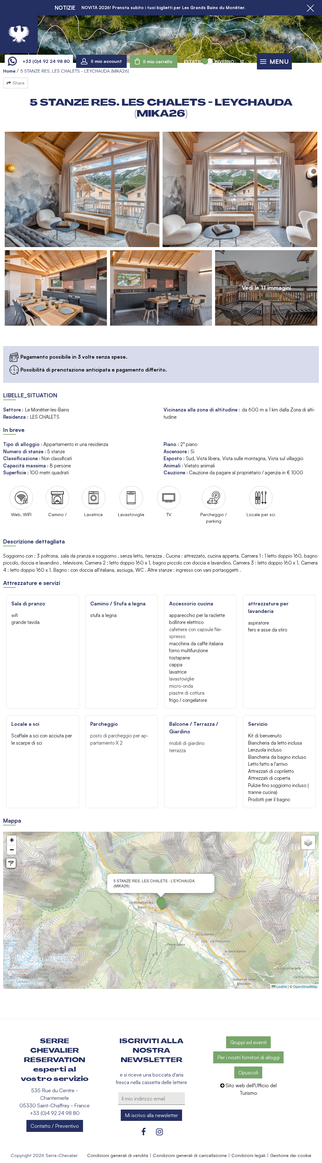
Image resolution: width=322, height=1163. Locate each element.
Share (19, 82)
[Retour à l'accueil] (19, 34)
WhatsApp (12, 61)
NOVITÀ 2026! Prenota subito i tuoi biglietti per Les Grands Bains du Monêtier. (163, 7)
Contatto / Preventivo (55, 1126)
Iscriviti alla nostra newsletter (151, 1050)
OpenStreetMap (305, 986)
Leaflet (281, 986)
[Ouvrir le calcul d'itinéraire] (11, 863)
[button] (153, 61)
